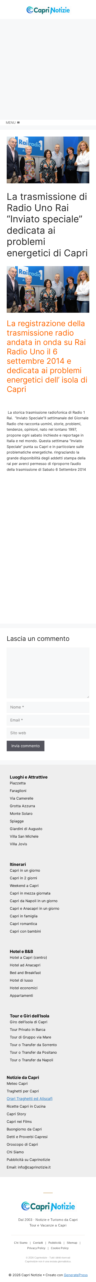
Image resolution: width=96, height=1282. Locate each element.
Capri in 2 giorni (23, 878)
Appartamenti (21, 995)
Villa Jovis (18, 844)
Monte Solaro (21, 813)
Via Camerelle (21, 798)
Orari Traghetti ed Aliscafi (29, 1098)
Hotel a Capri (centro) (28, 957)
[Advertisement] (48, 69)
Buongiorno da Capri (24, 1129)
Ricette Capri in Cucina (26, 1106)
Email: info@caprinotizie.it (29, 1167)
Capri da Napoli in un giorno (34, 901)
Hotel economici (24, 988)
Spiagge (17, 821)
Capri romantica (23, 923)
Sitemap (72, 1242)
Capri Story (16, 1114)
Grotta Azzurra (22, 806)
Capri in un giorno (25, 870)
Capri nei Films (19, 1121)
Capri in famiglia (24, 916)
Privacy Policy (36, 1248)
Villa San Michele (24, 836)
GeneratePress (76, 1275)
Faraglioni (18, 790)
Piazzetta (18, 783)
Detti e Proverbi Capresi (27, 1136)
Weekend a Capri (24, 885)
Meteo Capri (17, 1083)
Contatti (38, 1242)
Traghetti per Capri (23, 1091)
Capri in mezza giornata (30, 893)
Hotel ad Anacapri (25, 965)
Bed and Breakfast (25, 972)
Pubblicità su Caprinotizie (28, 1159)
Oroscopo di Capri (22, 1144)
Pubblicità (55, 1242)
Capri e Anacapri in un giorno (34, 908)
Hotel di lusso (21, 980)
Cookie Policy (60, 1248)
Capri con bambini (25, 931)
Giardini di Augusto (26, 828)
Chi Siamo (15, 1152)
